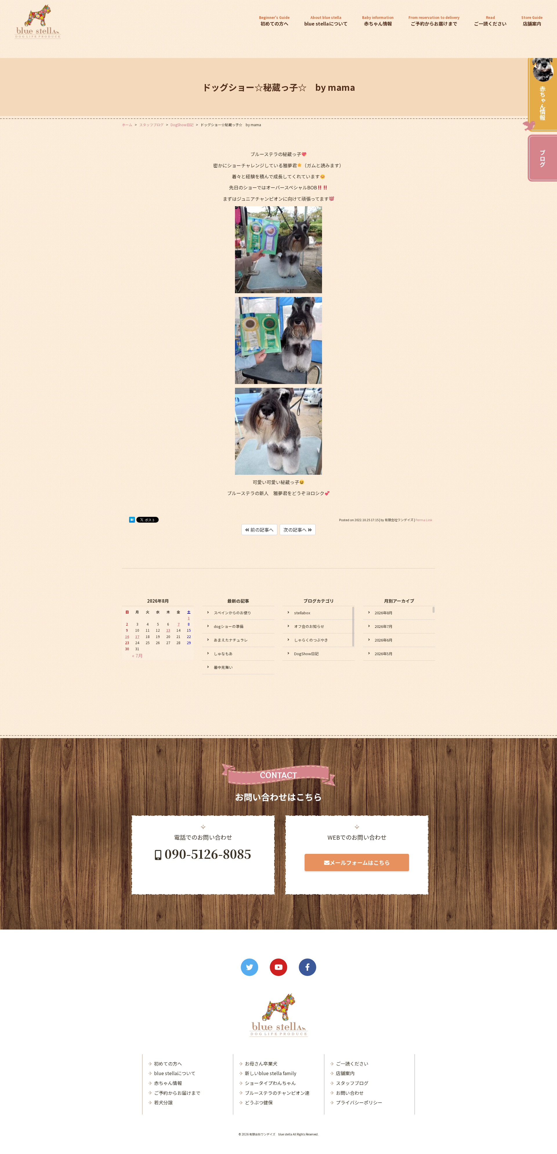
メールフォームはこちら (360, 862)
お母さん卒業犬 (261, 1063)
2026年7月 (384, 626)
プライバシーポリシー (359, 1102)
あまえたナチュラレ (231, 640)
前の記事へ (261, 529)
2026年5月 (384, 653)
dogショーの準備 (228, 626)
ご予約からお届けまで (434, 21)
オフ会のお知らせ (309, 626)
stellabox (302, 612)
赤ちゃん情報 (542, 103)
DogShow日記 (306, 653)
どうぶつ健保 (259, 1102)
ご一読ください (490, 21)
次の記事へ (295, 529)
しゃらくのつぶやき (311, 640)
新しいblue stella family (270, 1073)
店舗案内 (531, 21)
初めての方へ (274, 21)
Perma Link (423, 519)
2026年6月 (384, 640)
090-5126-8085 (207, 853)
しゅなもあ (223, 653)
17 (137, 636)
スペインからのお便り (232, 612)
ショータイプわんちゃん (270, 1082)
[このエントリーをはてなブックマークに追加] (132, 521)
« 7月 (137, 655)
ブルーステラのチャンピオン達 (277, 1092)
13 (168, 630)
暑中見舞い (223, 667)
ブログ (542, 158)
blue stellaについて (326, 21)
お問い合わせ (350, 1092)
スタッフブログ (352, 1082)
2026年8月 (384, 612)
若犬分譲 (163, 1102)
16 (127, 636)
